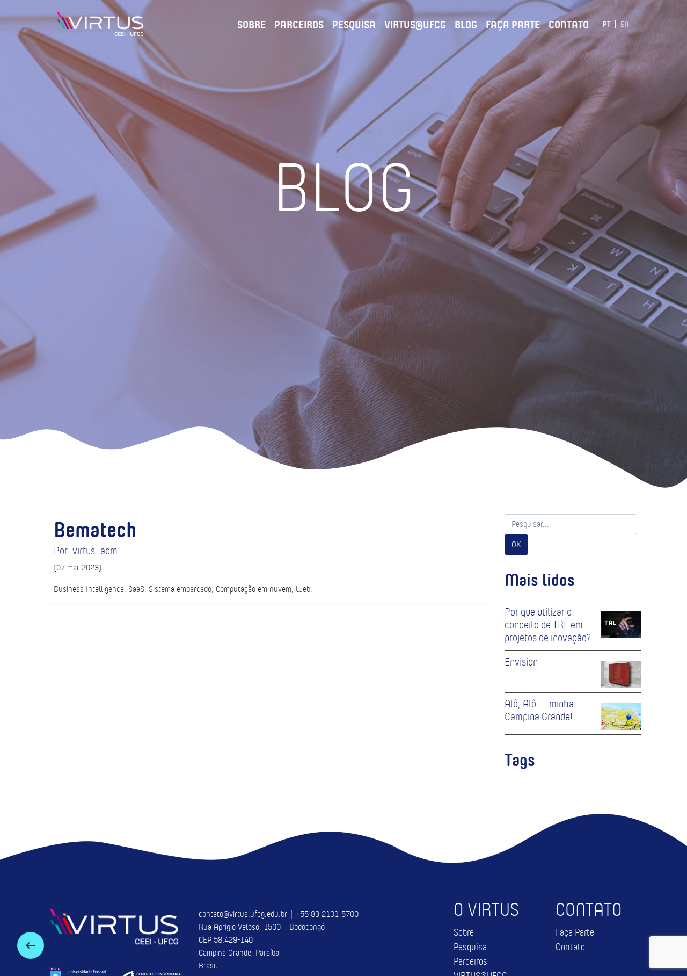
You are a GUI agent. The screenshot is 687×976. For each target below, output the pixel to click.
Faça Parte (513, 23)
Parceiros (299, 23)
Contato (569, 23)
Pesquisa (354, 23)
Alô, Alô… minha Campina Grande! (539, 710)
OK (516, 544)
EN (624, 24)
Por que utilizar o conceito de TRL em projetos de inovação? (548, 624)
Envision (521, 661)
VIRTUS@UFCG (415, 23)
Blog (466, 23)
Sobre (251, 23)
